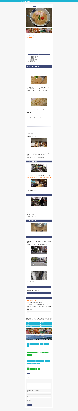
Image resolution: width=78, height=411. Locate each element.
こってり (28, 363)
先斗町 (31, 352)
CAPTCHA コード (29, 400)
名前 (27, 391)
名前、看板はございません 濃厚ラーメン (33, 56)
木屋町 (34, 352)
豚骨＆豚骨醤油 (32, 363)
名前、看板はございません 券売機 (32, 58)
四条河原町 (38, 352)
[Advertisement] (39, 47)
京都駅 (48, 352)
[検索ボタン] (46, 1)
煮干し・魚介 (28, 373)
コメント (28, 382)
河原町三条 (45, 352)
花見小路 (28, 352)
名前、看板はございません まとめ (32, 61)
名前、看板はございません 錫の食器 (33, 59)
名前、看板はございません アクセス (33, 60)
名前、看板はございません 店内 (32, 57)
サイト (28, 396)
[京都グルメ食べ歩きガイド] (26, 1)
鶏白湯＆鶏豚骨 (37, 363)
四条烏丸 (41, 352)
